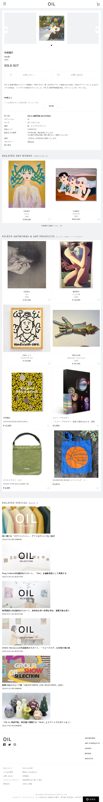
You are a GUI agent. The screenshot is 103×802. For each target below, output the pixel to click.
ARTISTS (89, 759)
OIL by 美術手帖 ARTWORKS (39, 116)
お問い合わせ (8, 776)
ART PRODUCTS (92, 743)
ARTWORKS (90, 738)
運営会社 (6, 784)
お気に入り (28, 75)
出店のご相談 (27, 784)
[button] (97, 30)
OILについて (7, 768)
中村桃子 (8, 52)
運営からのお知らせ (30, 772)
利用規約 (26, 776)
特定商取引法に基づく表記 (32, 780)
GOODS (88, 748)
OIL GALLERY (28, 768)
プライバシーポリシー (11, 780)
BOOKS (88, 753)
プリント (30, 142)
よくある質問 (8, 772)
